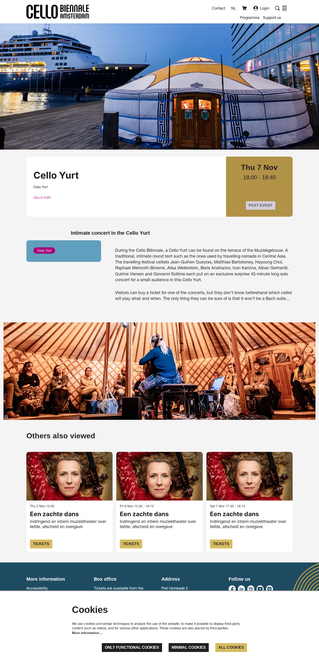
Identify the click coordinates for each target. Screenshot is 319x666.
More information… (87, 633)
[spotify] (250, 588)
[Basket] (245, 8)
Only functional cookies (132, 647)
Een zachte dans (54, 514)
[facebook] (232, 588)
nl (233, 8)
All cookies (231, 647)
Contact (218, 8)
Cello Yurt (42, 197)
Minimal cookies (189, 647)
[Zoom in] (6, 417)
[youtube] (260, 588)
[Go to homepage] (57, 12)
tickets (41, 544)
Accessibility (37, 588)
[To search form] (277, 8)
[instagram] (269, 588)
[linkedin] (241, 588)
